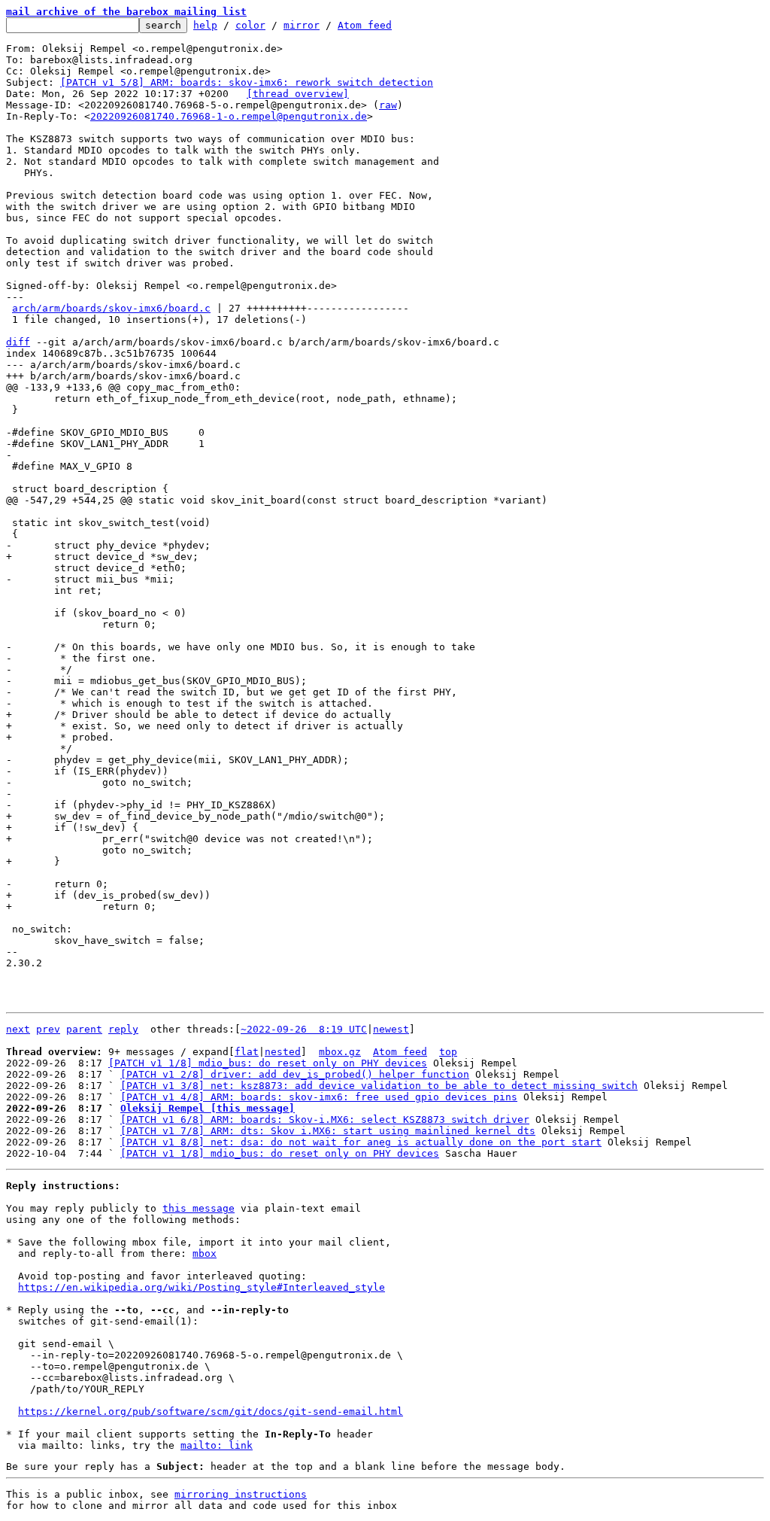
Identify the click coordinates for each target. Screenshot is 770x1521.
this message (198, 1208)
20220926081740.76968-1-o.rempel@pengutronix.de (228, 116)
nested (283, 1051)
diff (18, 342)
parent (84, 1029)
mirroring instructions (240, 1494)
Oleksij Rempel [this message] (207, 1108)
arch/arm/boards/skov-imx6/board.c (111, 308)
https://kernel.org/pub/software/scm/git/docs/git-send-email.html (210, 1411)
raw (388, 105)
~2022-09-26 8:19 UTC (304, 1029)
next (18, 1029)
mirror (301, 25)
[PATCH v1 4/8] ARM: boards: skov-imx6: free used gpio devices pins (318, 1097)
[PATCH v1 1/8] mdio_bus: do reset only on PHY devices (267, 1063)
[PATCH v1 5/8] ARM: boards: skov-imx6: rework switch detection (246, 82)
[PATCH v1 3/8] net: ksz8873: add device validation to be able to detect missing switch (379, 1085)
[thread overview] (298, 93)
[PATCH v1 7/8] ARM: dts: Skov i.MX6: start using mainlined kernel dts (327, 1130)
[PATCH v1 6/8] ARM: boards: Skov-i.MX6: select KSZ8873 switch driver (324, 1119)
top (448, 1051)
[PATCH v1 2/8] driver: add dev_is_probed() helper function (294, 1074)
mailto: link (216, 1445)
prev (48, 1029)
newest (391, 1029)
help (205, 25)
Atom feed (365, 25)
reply (123, 1029)
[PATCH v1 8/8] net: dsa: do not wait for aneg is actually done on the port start (361, 1142)
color (250, 25)
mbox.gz (340, 1051)
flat (247, 1051)
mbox (204, 1253)
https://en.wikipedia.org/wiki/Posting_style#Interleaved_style (201, 1287)
